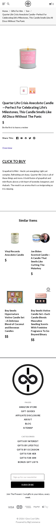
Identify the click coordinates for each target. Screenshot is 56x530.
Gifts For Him (17, 11)
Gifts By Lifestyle (28, 445)
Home (5, 11)
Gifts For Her (28, 453)
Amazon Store (28, 407)
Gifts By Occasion (28, 449)
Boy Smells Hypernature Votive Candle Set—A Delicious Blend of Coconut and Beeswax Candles (14, 320)
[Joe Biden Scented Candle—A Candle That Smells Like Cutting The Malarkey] (41, 238)
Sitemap (28, 428)
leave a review (21, 127)
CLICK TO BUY (14, 161)
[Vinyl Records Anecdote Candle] (15, 238)
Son (27, 11)
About (28, 419)
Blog (28, 423)
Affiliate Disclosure (28, 415)
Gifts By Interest (27, 441)
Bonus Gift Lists (28, 462)
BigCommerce (33, 522)
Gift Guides (28, 411)
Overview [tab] (7, 148)
